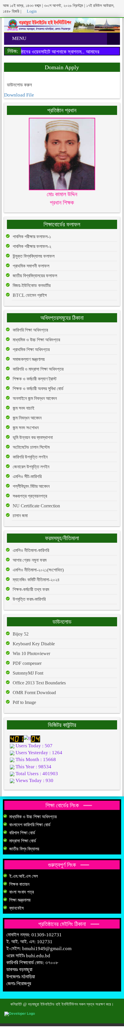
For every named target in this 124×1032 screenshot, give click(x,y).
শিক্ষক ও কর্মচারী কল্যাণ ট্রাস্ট (35, 378)
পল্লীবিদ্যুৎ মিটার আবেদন (31, 486)
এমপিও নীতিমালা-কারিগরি (31, 550)
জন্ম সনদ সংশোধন (26, 427)
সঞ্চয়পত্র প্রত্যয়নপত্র (30, 496)
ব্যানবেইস (16, 908)
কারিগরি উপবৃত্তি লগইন (30, 457)
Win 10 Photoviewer (31, 653)
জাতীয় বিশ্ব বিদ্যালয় (24, 848)
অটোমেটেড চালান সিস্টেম (31, 447)
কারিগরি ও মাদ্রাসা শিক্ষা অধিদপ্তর (38, 369)
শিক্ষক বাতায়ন (19, 884)
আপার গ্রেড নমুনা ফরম (29, 560)
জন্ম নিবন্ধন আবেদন (27, 417)
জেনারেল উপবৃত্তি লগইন (31, 466)
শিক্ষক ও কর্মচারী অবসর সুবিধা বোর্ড (38, 388)
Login (31, 11)
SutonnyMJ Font (28, 673)
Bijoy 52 (21, 633)
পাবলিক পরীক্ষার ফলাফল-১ (32, 236)
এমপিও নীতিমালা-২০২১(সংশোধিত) (38, 569)
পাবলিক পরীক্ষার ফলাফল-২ (32, 246)
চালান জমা (20, 515)
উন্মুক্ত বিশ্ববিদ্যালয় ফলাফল (34, 256)
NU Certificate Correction (36, 505)
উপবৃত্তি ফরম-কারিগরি (29, 599)
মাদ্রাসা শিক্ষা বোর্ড (22, 840)
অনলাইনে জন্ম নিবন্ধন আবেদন (35, 398)
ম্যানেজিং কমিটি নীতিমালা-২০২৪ (36, 579)
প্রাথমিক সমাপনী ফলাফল (31, 265)
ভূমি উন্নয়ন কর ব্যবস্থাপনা (33, 437)
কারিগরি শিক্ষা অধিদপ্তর (30, 330)
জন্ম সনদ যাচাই (23, 408)
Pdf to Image (24, 702)
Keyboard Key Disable (34, 643)
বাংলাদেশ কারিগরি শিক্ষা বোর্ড (29, 824)
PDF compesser (27, 663)
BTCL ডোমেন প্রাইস (30, 295)
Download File (19, 95)
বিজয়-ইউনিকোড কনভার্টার (31, 285)
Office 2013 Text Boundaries (39, 682)
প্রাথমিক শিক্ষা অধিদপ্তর (31, 349)
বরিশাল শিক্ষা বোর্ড (22, 832)
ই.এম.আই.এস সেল (23, 876)
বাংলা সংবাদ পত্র (21, 891)
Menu (18, 38)
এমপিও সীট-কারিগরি (27, 476)
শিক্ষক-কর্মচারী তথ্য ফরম (31, 589)
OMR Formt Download (34, 692)
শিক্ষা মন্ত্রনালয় (20, 900)
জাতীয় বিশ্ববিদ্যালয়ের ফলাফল (35, 275)
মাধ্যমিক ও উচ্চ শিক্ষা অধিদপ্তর (36, 339)
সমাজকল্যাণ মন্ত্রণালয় (29, 359)
